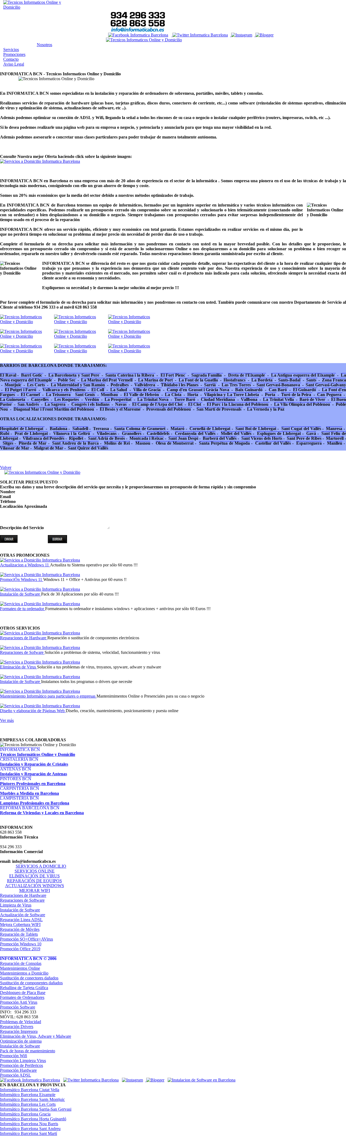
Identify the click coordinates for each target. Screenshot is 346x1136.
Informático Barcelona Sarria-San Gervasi (35, 1109)
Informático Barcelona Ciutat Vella (29, 1089)
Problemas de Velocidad (20, 1021)
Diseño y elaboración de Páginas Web (33, 710)
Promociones (14, 54)
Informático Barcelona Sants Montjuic (32, 1099)
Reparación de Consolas (20, 963)
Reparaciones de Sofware (22, 652)
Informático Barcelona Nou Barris (29, 1123)
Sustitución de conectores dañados (29, 978)
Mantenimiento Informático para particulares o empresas (48, 696)
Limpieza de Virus (15, 905)
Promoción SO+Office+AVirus (26, 939)
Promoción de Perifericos (21, 1065)
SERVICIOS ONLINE (35, 871)
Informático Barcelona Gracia (25, 1114)
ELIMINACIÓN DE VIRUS (34, 876)
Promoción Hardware (18, 1070)
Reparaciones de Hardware (23, 637)
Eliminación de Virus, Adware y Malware (35, 1036)
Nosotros (44, 44)
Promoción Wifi (13, 1055)
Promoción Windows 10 (20, 944)
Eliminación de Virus (18, 667)
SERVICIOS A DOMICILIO (41, 866)
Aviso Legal (13, 64)
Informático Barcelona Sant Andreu (30, 1128)
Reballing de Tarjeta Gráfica (24, 987)
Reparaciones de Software (22, 900)
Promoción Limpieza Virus (23, 1060)
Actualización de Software (22, 914)
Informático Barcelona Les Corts (28, 1104)
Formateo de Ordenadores (22, 997)
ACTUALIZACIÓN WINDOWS (34, 885)
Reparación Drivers (16, 1026)
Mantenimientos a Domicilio (24, 973)
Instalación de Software (20, 594)
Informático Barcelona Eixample (27, 1094)
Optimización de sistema (21, 1041)
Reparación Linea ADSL (21, 919)
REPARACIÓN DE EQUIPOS (34, 880)
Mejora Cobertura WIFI (20, 924)
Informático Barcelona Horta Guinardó (33, 1119)
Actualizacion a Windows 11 (25, 565)
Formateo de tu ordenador (22, 608)
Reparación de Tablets (19, 934)
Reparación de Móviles (19, 929)
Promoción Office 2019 (20, 948)
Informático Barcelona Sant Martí (28, 1133)
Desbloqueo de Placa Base (22, 992)
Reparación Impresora (19, 1031)
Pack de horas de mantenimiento (27, 1051)
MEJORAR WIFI (34, 890)
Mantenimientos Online (20, 968)
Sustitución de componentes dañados (31, 983)
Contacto (11, 59)
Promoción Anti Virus (18, 1002)
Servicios (11, 49)
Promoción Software (17, 1007)
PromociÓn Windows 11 (21, 579)
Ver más (7, 720)
